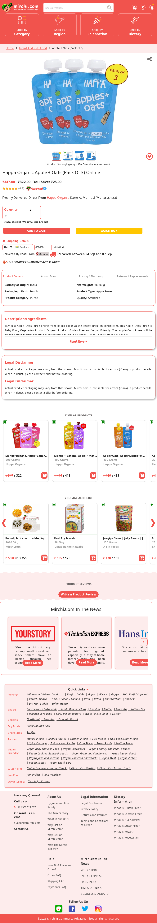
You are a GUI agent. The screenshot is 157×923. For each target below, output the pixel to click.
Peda (87, 699)
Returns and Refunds (94, 815)
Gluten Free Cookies (83, 768)
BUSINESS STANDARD (95, 893)
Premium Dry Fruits (38, 726)
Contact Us (21, 829)
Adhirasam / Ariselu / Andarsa (45, 694)
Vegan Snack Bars (60, 762)
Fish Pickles (99, 739)
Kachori (116, 713)
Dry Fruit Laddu (38, 703)
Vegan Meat (108, 758)
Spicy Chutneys (38, 743)
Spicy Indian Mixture (68, 713)
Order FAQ (54, 875)
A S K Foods (111, 546)
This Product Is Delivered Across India (33, 262)
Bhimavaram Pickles (63, 743)
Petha (97, 699)
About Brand (49, 276)
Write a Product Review (78, 594)
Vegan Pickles (128, 758)
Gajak (91, 694)
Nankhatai (33, 719)
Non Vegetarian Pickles (124, 739)
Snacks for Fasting (39, 781)
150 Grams (110, 542)
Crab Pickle (86, 743)
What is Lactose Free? (128, 814)
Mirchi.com (13, 546)
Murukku (121, 709)
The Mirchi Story (57, 813)
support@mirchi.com (27, 823)
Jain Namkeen (52, 774)
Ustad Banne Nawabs (69, 546)
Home (10, 48)
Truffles (31, 732)
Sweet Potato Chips (96, 713)
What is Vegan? (123, 831)
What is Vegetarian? (127, 837)
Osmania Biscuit (68, 719)
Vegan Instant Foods (124, 753)
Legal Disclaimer (91, 803)
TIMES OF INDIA (91, 888)
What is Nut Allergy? (127, 820)
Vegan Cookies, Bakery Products (48, 753)
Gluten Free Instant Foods (115, 768)
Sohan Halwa (60, 703)
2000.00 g (12, 542)
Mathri (108, 709)
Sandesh (130, 699)
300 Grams (13, 460)
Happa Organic (58, 197)
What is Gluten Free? (127, 808)
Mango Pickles (35, 739)
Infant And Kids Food (33, 48)
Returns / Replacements (132, 276)
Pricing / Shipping (91, 276)
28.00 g (59, 542)
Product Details (13, 276)
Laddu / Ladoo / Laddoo (65, 699)
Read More (33, 663)
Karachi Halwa (38, 699)
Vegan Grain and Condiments (90, 753)
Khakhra (95, 709)
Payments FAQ (56, 887)
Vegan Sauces (37, 762)
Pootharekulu (113, 699)
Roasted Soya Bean (40, 713)
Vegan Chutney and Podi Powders (109, 749)
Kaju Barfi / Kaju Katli (136, 694)
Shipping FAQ (56, 881)
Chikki (80, 694)
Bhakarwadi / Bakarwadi (42, 709)
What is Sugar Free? (127, 825)
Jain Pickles (34, 774)
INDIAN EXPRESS (91, 876)
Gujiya (115, 694)
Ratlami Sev (138, 709)
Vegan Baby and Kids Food (43, 749)
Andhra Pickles (57, 739)
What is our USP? (58, 819)
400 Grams (62, 460)
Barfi (70, 694)
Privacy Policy (89, 809)
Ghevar (103, 694)
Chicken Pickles (79, 739)
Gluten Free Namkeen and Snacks (47, 768)
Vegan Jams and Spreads (44, 758)
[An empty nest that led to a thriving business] (87, 628)
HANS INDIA (88, 882)
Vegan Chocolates (74, 749)
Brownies (48, 719)
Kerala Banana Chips (73, 709)
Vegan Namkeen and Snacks (80, 758)
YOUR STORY (89, 870)
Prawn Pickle (104, 743)
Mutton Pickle (124, 743)
